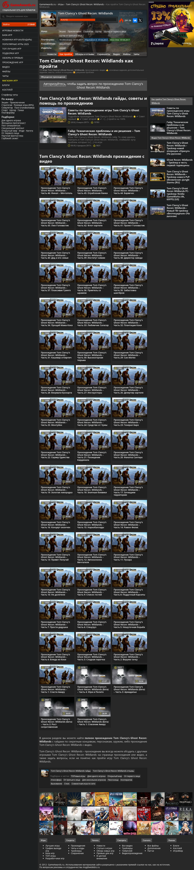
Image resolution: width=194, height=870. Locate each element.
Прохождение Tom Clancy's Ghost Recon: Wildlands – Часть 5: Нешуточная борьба (129, 624)
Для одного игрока (11, 120)
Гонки (21, 110)
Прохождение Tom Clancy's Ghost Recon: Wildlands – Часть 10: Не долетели (55, 592)
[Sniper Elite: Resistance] (88, 814)
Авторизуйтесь (54, 84)
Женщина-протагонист (14, 122)
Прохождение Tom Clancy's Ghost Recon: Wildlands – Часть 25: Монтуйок (55, 422)
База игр (7, 35)
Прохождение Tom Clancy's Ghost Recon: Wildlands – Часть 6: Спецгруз (91, 624)
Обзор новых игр (105, 850)
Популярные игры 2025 (15, 44)
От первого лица (10, 133)
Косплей (7, 89)
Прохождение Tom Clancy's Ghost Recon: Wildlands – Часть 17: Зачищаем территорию (128, 491)
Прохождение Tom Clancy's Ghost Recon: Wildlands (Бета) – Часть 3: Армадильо (129, 689)
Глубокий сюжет (10, 138)
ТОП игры (50, 855)
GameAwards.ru (47, 4)
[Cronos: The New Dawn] (60, 828)
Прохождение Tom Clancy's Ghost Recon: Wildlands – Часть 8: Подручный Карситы (129, 592)
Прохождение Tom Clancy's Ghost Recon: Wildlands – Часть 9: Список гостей (91, 592)
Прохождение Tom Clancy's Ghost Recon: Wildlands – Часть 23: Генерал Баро (128, 422)
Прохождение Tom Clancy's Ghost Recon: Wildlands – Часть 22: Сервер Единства (55, 455)
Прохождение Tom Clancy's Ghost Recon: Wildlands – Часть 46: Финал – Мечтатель (56, 190)
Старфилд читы (10, 94)
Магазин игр (10, 80)
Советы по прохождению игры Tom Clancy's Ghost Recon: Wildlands (103, 111)
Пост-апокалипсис (11, 125)
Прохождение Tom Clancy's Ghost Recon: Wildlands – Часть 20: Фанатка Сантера (128, 455)
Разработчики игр (54, 858)
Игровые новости (12, 30)
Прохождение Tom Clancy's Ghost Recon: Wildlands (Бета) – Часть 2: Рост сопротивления (56, 723)
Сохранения (77, 853)
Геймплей (127, 850)
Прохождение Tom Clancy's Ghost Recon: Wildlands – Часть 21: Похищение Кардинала (91, 456)
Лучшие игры (52, 845)
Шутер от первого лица (115, 31)
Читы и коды (77, 848)
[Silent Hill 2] (74, 814)
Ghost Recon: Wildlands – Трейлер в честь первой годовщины (179, 162)
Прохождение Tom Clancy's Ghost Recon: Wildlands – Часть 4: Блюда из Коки (55, 657)
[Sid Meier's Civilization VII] (130, 814)
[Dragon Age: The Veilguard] (46, 814)
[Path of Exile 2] (144, 799)
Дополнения (154, 848)
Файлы (6, 71)
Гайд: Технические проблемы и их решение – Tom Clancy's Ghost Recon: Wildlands (104, 132)
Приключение (17, 102)
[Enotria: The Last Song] (74, 828)
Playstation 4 (91, 39)
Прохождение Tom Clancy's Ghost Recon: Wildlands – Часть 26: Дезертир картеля (128, 390)
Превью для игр (105, 853)
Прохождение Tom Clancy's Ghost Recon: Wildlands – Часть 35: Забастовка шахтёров (128, 289)
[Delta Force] (158, 799)
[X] (140, 20)
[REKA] (185, 814)
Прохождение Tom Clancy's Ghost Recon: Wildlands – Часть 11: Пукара (128, 557)
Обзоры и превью (12, 57)
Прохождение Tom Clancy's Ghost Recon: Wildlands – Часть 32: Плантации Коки (128, 323)
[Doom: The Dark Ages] (158, 814)
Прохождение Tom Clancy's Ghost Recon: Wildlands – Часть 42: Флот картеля (91, 223)
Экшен (5, 102)
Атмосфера (56, 779)
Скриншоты (103, 54)
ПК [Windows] (65, 39)
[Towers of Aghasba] (172, 828)
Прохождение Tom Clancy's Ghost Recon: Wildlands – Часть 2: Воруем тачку (128, 657)
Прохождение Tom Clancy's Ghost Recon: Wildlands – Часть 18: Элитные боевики (92, 490)
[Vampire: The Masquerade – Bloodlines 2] (60, 814)
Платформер (8, 112)
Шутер (12, 110)
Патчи (150, 850)
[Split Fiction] (116, 799)
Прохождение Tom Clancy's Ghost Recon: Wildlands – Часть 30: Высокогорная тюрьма (91, 356)
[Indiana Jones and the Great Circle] (102, 799)
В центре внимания (102, 857)
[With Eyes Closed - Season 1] (130, 828)
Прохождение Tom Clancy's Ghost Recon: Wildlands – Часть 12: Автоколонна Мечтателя (91, 558)
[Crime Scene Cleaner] (88, 799)
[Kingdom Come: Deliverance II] (74, 799)
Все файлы (153, 845)
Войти (19, 24)
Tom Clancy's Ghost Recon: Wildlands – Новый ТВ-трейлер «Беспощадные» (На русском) (178, 211)
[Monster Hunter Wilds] (46, 828)
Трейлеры (127, 848)
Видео (6, 66)
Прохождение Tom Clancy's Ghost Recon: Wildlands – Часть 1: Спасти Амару (55, 689)
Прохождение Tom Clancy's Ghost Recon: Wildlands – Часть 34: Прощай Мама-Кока (57, 323)
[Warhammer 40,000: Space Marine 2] (102, 814)
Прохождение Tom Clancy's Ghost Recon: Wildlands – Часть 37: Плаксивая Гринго (56, 288)
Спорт (5, 110)
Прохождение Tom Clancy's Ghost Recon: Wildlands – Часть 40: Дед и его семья (55, 255)
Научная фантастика (12, 135)
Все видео (127, 845)
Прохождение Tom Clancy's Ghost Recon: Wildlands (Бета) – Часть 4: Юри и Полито (93, 689)
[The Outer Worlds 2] (102, 828)
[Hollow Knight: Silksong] (116, 814)
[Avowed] (172, 799)
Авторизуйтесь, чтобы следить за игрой (130, 14)
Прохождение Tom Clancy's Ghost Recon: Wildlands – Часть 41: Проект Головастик (129, 223)
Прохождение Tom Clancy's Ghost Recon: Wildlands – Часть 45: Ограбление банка (92, 190)
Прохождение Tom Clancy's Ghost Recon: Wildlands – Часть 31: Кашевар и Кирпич (56, 355)
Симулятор (7, 107)
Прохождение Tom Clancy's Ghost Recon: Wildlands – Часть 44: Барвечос (128, 190)
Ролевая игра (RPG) (24, 105)
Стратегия (7, 105)
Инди (21, 130)
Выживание (56, 783)
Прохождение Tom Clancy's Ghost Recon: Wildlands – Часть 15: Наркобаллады (91, 525)
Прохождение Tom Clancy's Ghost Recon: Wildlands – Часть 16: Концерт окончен (55, 525)
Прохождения (78, 845)
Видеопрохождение (132, 853)
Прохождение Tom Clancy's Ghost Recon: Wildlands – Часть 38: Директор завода (128, 255)
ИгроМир (178, 850)
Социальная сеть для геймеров (19, 10)
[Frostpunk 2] (185, 799)
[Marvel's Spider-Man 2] (144, 814)
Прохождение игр (12, 62)
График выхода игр (53, 849)
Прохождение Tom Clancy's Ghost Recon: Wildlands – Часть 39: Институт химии (91, 255)
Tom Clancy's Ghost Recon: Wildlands (85, 4)
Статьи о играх (104, 848)
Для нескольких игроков (94, 779)
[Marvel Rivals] (116, 828)
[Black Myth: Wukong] (60, 799)
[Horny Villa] (88, 828)
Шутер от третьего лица (70, 35)
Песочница (113, 779)
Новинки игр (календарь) (17, 39)
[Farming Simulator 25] (130, 799)
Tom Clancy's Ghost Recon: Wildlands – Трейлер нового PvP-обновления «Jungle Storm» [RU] (178, 177)
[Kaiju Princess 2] (158, 828)
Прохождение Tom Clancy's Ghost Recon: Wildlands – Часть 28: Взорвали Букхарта (56, 390)
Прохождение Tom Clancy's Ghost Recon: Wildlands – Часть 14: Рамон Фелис (128, 525)
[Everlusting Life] (185, 828)
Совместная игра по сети (83, 783)
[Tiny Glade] (144, 828)
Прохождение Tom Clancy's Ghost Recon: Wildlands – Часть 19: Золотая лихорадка (56, 490)
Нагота (29, 130)
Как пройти (66, 54)
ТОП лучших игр (11, 48)
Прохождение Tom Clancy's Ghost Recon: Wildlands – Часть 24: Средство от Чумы (92, 422)
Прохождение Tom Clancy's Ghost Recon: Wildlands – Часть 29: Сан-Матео (128, 355)
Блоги (6, 85)
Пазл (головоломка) (24, 107)
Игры (61, 4)
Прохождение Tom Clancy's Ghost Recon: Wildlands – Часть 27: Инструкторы (91, 390)
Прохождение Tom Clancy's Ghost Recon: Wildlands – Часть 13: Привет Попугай (55, 557)
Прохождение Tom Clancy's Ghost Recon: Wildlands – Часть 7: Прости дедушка (55, 624)
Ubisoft (62, 48)
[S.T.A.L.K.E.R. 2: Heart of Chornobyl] (46, 799)
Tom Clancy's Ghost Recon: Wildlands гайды (71, 770)
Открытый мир (9, 130)
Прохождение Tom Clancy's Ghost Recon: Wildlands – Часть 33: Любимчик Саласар (93, 323)
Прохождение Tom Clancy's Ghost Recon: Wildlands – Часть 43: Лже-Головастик (55, 223)
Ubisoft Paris (65, 44)
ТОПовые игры (78, 776)
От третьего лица (72, 779)
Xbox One (114, 39)
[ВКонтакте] (135, 20)
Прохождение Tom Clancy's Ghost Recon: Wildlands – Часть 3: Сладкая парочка (91, 657)
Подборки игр (10, 53)
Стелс (66, 783)
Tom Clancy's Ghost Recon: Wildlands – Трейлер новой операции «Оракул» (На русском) (178, 148)
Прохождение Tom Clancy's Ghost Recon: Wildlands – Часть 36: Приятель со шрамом (91, 289)
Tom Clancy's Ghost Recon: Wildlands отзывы (113, 770)
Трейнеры (76, 850)
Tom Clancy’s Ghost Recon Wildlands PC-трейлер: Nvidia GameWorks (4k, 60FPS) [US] (178, 194)
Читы (5, 76)
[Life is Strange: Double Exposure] (172, 814)
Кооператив (126, 779)
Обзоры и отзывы (84, 54)
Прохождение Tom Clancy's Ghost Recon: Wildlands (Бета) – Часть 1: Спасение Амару (93, 722)
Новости (51, 54)
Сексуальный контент (13, 128)
